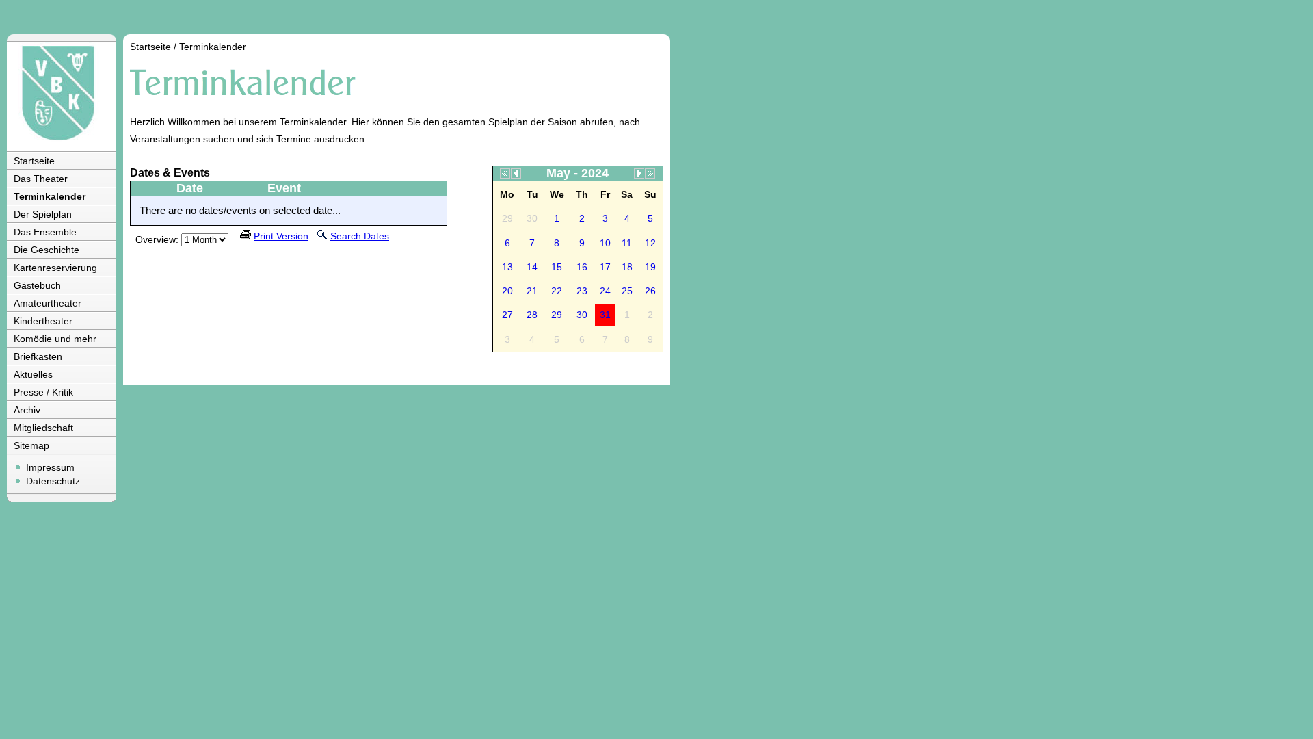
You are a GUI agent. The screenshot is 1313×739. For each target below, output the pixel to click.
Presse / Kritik (43, 392)
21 (532, 290)
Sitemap (31, 445)
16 (581, 266)
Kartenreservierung (55, 267)
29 (556, 314)
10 (605, 242)
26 (650, 290)
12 (650, 242)
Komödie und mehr (55, 338)
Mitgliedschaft (43, 427)
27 (507, 314)
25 (627, 290)
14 (532, 266)
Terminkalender (49, 196)
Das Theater (41, 178)
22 (556, 290)
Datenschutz (53, 481)
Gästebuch (37, 285)
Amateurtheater (47, 303)
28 (532, 314)
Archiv (27, 409)
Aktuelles (33, 374)
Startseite (34, 160)
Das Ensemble (45, 231)
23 (581, 290)
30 (581, 314)
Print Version (281, 236)
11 (627, 242)
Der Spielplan (43, 214)
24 (605, 290)
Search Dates (359, 236)
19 (650, 266)
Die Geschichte (46, 249)
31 (605, 314)
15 (556, 266)
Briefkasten (38, 356)
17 (605, 266)
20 (507, 290)
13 (507, 266)
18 (627, 266)
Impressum (50, 467)
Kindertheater (43, 320)
